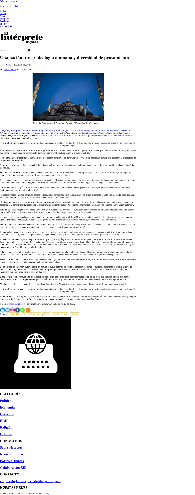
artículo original (16, 304)
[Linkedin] (2, 310)
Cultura (6, 434)
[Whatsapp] (22, 310)
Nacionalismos (60, 314)
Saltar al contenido (8, 1)
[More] (28, 310)
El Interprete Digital (9, 6)
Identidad (14, 314)
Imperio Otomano (31, 314)
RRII (3, 421)
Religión (6, 427)
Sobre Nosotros (11, 447)
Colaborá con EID (13, 467)
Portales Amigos (12, 461)
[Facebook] (17, 310)
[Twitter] (7, 310)
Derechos (7, 414)
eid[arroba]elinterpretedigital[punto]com (30, 481)
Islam (46, 314)
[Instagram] (12, 310)
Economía (7, 407)
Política (5, 401)
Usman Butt (9, 69)
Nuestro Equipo (11, 454)
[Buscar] (29, 50)
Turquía (74, 314)
